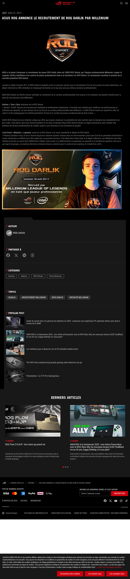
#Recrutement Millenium (33, 297)
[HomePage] (4, 483)
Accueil (24, 500)
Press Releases (55, 276)
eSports (24, 276)
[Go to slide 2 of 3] (65, 467)
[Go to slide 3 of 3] (68, 467)
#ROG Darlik (57, 297)
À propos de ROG (9, 500)
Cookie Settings (80, 513)
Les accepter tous (117, 574)
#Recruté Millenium (78, 297)
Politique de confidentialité (36, 513)
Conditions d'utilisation (61, 513)
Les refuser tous (94, 574)
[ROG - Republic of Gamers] (65, 3)
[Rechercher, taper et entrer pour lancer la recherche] (121, 3)
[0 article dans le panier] (126, 3)
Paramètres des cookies (70, 574)
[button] (3, 3)
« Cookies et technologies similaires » (109, 567)
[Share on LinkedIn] (24, 255)
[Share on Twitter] (16, 255)
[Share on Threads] (32, 255)
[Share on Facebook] (8, 255)
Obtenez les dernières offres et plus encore (99, 489)
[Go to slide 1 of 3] (63, 467)
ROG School (38, 276)
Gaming (11, 276)
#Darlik (11, 297)
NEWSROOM (36, 500)
